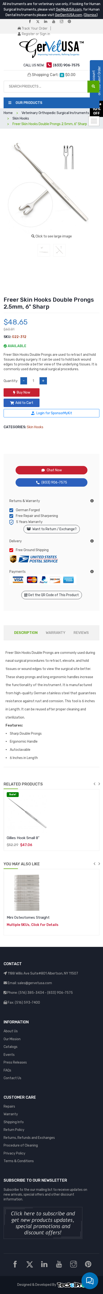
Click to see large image (53, 236)
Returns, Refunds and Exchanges (29, 1138)
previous (94, 783)
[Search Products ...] (93, 87)
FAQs (7, 1070)
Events (9, 1055)
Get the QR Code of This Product (53, 595)
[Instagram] (63, 22)
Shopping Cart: (53, 74)
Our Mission (12, 1039)
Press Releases (15, 1062)
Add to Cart (24, 403)
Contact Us (12, 1078)
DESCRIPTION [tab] (26, 633)
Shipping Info (14, 1122)
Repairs (9, 1106)
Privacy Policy (14, 1153)
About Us (11, 1031)
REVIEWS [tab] (81, 633)
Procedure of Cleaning (21, 1145)
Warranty (11, 1114)
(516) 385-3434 (31, 993)
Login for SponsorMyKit (54, 413)
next (99, 783)
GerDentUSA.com (68, 15)
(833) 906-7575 (54, 482)
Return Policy (14, 1130)
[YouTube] (55, 22)
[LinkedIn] (47, 22)
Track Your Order (34, 28)
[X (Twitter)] (39, 22)
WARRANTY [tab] (55, 633)
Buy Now (23, 392)
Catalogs (10, 1047)
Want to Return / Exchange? (54, 529)
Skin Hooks (35, 427)
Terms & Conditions (19, 1161)
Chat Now (54, 470)
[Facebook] (31, 22)
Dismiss (91, 15)
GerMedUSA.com (69, 9)
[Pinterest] (71, 22)
